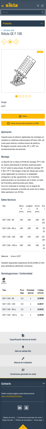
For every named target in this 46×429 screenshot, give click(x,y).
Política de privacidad (23, 420)
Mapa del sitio (7, 420)
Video (25, 116)
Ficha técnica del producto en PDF (25, 123)
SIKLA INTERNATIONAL (11, 396)
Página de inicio (9, 417)
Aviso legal (38, 420)
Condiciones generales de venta (30, 417)
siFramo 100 (9, 30)
